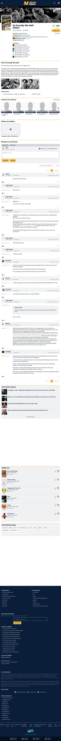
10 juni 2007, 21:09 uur (54, 262)
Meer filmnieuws (30, 416)
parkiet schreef (18, 307)
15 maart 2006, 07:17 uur (53, 211)
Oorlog (14, 30)
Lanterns (35, 600)
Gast (6, 148)
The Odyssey (5, 594)
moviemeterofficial (21, 692)
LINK (29, 203)
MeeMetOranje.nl (6, 719)
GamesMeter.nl (5, 711)
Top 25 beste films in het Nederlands (10, 652)
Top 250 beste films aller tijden (9, 628)
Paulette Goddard (34, 36)
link (21, 254)
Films (7, 6)
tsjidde (7, 174)
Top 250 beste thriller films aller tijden (11, 632)
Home (2, 6)
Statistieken (35, 20)
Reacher (35, 602)
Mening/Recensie (53, 148)
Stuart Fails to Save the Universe (40, 606)
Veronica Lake (44, 36)
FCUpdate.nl (5, 701)
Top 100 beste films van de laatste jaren (11, 638)
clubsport (8, 351)
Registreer (2, 724)
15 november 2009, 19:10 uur (53, 301)
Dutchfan (8, 260)
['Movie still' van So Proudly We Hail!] (10, 84)
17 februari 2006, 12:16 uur (53, 186)
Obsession (4, 602)
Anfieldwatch (5, 717)
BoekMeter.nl (5, 709)
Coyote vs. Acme (6, 598)
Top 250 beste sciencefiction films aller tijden (12, 630)
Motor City (4, 604)
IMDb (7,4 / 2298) (36, 94)
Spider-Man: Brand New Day (8, 596)
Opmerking (43, 148)
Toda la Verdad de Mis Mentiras (40, 598)
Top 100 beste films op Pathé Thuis (10, 644)
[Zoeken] (54, 3)
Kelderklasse (5, 715)
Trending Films (5, 590)
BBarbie (7, 323)
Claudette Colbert (25, 36)
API (60, 725)
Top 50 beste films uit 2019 (8, 650)
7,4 (28, 38)
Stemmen (27, 20)
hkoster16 (8, 289)
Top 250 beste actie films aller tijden (10, 636)
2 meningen (12, 145)
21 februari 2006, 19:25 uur (53, 198)
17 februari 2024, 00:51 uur (53, 352)
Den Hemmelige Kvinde (7, 592)
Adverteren (17, 724)
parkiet (7, 278)
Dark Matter (35, 592)
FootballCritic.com (6, 699)
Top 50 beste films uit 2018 (8, 648)
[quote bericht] (58, 182)
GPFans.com (5, 703)
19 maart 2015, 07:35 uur (53, 325)
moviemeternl (32, 692)
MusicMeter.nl (5, 707)
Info (14, 20)
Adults (34, 596)
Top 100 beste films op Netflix (9, 640)
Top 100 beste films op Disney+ (9, 642)
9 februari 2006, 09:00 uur (53, 175)
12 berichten (5, 145)
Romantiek (19, 30)
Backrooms (5, 600)
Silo (33, 594)
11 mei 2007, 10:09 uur (54, 250)
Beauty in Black (36, 604)
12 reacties (57, 33)
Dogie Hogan (9, 185)
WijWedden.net (5, 713)
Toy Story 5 (5, 606)
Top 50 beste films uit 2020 (8, 646)
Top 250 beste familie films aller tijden (11, 634)
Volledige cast (56, 99)
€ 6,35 (18, 317)
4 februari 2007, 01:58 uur (53, 239)
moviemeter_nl (42, 692)
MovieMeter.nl (5, 705)
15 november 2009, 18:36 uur (53, 290)
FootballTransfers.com (7, 697)
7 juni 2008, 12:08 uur (54, 279)
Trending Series (36, 590)
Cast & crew (20, 20)
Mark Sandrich (26, 35)
